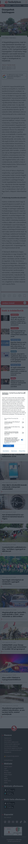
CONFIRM (8, 445)
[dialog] (14, 422)
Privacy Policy (22, 451)
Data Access (14, 451)
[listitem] (14, 419)
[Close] (25, 393)
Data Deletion (6, 451)
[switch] (22, 422)
